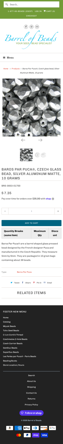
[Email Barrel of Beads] (37, 26)
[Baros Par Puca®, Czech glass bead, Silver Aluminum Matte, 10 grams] (31, 107)
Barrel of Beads (34, 420)
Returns (31, 399)
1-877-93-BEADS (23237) (20, 11)
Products (16, 69)
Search (31, 375)
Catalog (6, 322)
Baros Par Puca (24, 272)
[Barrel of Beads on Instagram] (31, 26)
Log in (38, 11)
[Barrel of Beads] (31, 40)
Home (5, 317)
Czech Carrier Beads (12, 343)
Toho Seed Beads (11, 330)
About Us (31, 381)
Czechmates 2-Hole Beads (15, 339)
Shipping (31, 387)
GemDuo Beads (10, 348)
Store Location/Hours (13, 365)
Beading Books (10, 361)
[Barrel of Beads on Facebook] (26, 26)
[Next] (40, 139)
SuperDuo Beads (11, 352)
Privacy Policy (31, 404)
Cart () (50, 11)
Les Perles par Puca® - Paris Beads (19, 356)
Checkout (31, 16)
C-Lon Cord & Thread (13, 335)
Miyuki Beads (9, 326)
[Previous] (23, 139)
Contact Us (31, 393)
